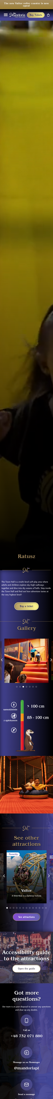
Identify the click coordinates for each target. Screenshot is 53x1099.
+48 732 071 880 (26, 1036)
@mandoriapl (26, 1068)
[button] (2, 659)
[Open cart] (48, 15)
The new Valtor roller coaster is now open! (26, 4)
